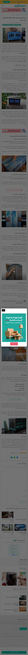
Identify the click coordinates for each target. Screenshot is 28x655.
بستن (3, 310)
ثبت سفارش (14, 344)
